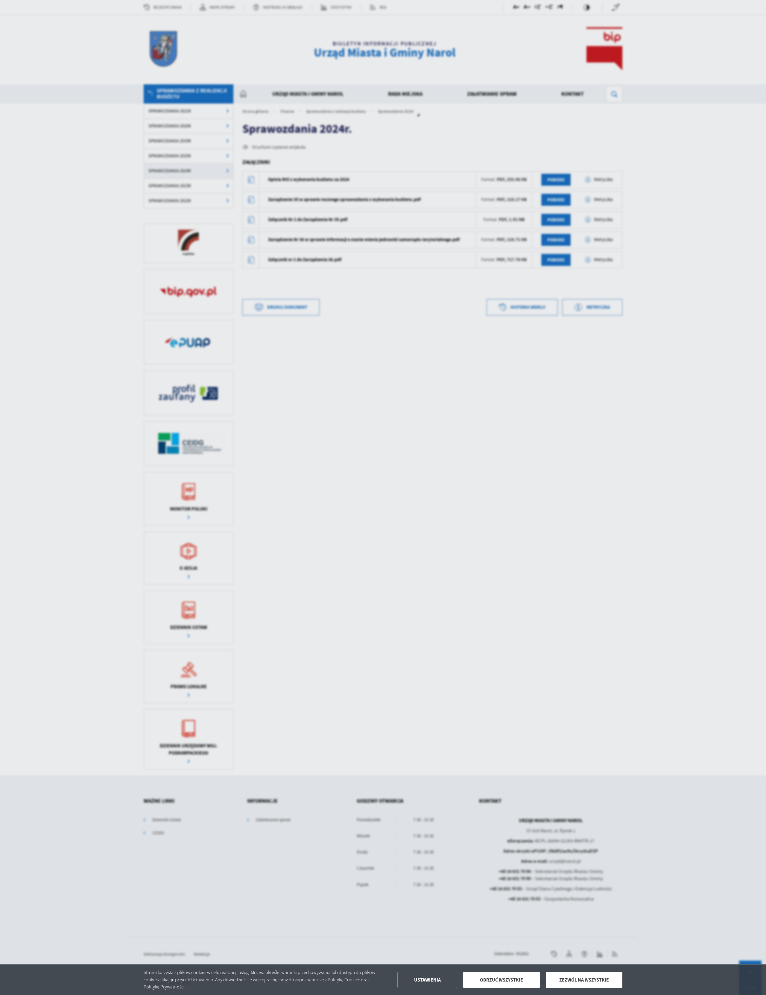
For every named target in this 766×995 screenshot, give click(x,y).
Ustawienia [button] (427, 980)
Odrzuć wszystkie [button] (501, 980)
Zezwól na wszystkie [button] (584, 980)
